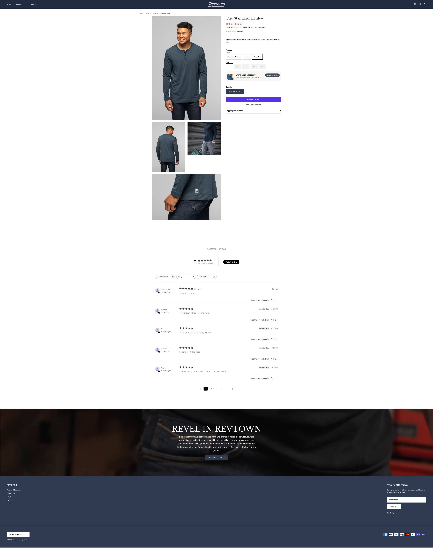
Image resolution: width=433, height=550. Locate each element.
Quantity (229, 87)
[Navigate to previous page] (200, 389)
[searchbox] (163, 277)
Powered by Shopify (22, 540)
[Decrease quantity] (234, 86)
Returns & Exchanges (14, 490)
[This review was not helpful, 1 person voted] (275, 300)
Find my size (272, 75)
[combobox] (186, 277)
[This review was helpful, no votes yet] (271, 300)
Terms (9, 503)
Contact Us (11, 493)
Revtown (13, 540)
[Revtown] (216, 4)
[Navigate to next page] (233, 389)
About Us (19, 4)
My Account (11, 500)
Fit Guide (32, 4)
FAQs (9, 496)
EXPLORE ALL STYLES (216, 458)
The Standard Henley (151, 13)
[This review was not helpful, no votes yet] (275, 339)
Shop (9, 4)
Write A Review (231, 262)
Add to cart (235, 92)
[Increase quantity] (243, 86)
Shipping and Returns (234, 111)
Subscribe (394, 506)
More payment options (253, 104)
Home (141, 13)
